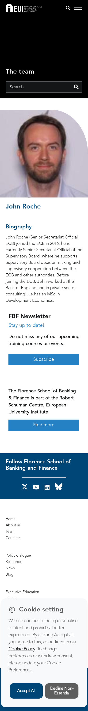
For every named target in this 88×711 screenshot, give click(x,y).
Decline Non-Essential (62, 691)
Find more (43, 425)
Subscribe (43, 359)
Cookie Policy (21, 649)
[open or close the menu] (78, 8)
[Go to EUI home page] (24, 8)
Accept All (26, 691)
